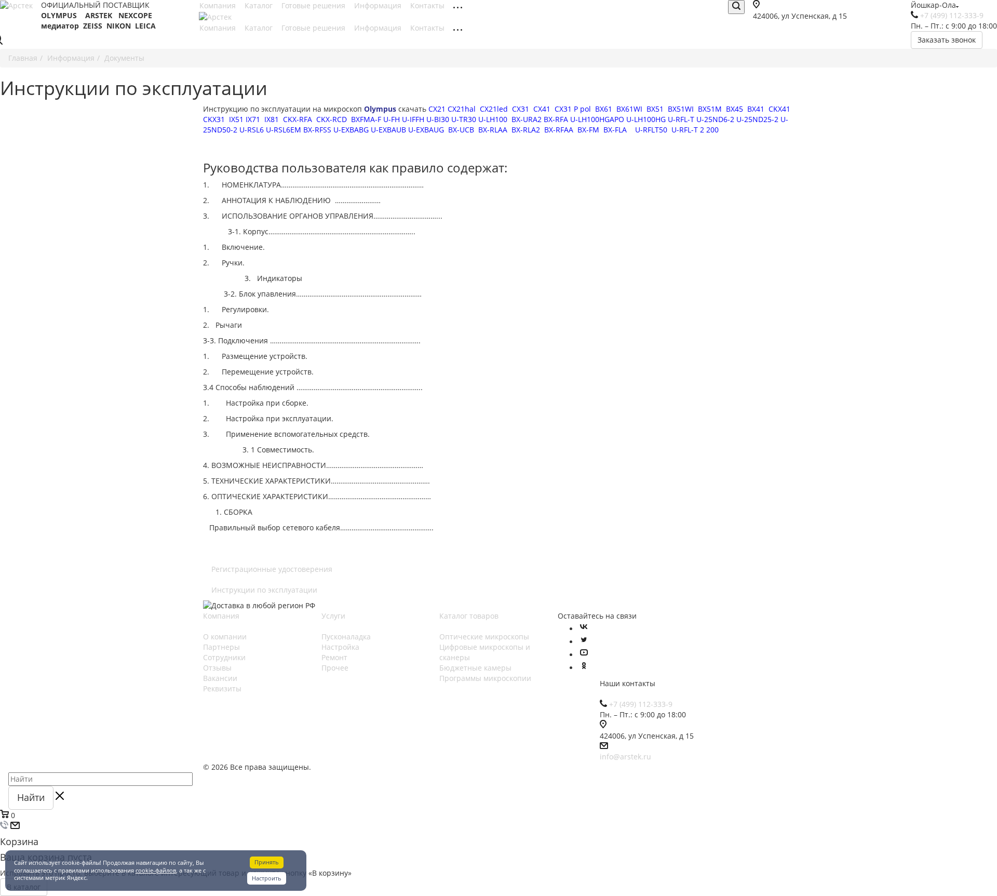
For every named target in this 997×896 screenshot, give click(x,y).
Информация (378, 5)
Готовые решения (314, 5)
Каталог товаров (468, 616)
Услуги (333, 616)
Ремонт (334, 657)
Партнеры (221, 647)
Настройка (340, 647)
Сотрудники (224, 657)
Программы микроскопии (485, 678)
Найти (31, 797)
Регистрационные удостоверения (271, 569)
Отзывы (217, 668)
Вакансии (220, 678)
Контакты (428, 5)
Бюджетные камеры (475, 668)
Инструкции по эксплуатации (264, 590)
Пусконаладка (346, 636)
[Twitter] (583, 642)
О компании (225, 636)
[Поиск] (736, 7)
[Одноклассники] (583, 668)
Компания (218, 5)
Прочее (334, 668)
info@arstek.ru (625, 756)
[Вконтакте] (583, 629)
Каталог (260, 5)
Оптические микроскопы (484, 636)
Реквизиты (222, 688)
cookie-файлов (156, 870)
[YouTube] (583, 655)
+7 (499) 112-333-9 (951, 15)
